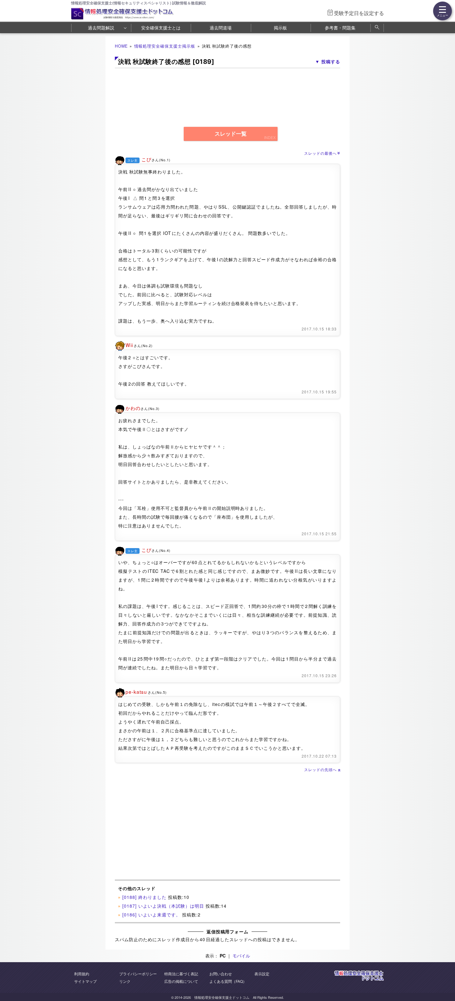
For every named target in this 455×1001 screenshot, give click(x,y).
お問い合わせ (220, 973)
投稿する (330, 61)
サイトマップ (85, 981)
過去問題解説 (101, 27)
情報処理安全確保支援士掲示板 (165, 46)
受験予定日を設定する (359, 13)
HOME (121, 46)
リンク (124, 981)
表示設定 (261, 973)
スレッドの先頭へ (322, 769)
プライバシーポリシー (138, 973)
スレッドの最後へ (322, 153)
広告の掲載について (181, 981)
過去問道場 (221, 27)
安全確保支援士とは (161, 27)
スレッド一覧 (231, 134)
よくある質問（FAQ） (228, 981)
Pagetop (443, 977)
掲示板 (280, 27)
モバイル (241, 955)
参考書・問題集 (340, 27)
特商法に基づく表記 (181, 973)
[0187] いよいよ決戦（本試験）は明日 (163, 906)
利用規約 (81, 973)
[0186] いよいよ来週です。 (151, 914)
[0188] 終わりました (144, 897)
